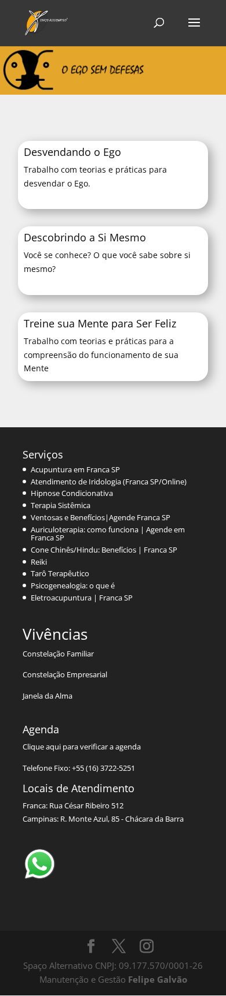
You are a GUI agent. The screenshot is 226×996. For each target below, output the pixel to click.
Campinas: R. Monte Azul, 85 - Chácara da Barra (103, 819)
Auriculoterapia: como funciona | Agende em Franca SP (108, 533)
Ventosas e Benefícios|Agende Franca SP (100, 517)
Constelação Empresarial (65, 674)
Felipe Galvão (157, 979)
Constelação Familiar (58, 653)
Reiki (39, 562)
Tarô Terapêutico (60, 573)
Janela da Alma (47, 696)
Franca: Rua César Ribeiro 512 (73, 805)
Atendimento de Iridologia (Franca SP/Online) (109, 481)
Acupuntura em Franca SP (75, 469)
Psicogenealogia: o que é (73, 585)
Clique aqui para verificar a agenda (82, 746)
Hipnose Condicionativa (72, 493)
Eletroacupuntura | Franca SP (82, 597)
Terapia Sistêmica (60, 505)
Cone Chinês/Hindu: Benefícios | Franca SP (104, 549)
